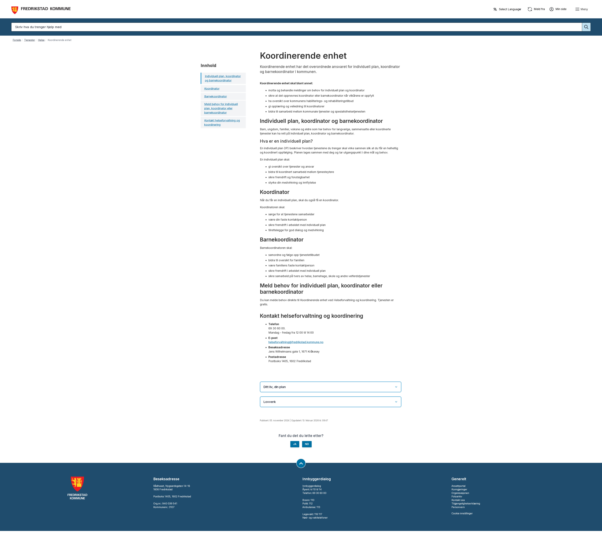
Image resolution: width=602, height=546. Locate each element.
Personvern (458, 507)
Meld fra (539, 9)
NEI (307, 444)
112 (311, 503)
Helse (41, 40)
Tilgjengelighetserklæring (466, 503)
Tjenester (29, 40)
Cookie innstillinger (462, 513)
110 (312, 500)
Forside (17, 40)
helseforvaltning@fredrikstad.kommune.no (295, 342)
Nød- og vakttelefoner (315, 517)
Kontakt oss (458, 500)
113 (318, 507)
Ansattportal (458, 485)
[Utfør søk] (586, 27)
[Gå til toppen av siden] (301, 463)
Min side (560, 9)
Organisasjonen (460, 493)
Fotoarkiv (457, 496)
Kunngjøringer (459, 489)
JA (294, 444)
